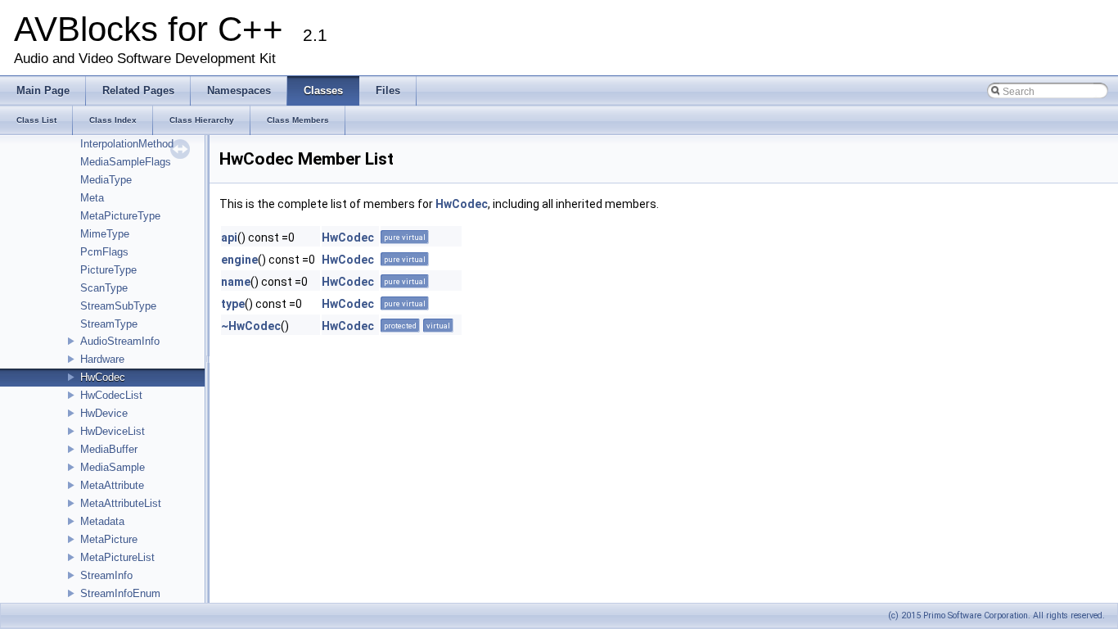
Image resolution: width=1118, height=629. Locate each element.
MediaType (106, 180)
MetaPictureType (120, 216)
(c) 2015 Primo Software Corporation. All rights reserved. (996, 615)
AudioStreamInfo (120, 341)
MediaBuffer (108, 449)
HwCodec (102, 377)
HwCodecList (111, 395)
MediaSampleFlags (125, 162)
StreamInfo (106, 575)
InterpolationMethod (127, 144)
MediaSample (112, 467)
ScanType (104, 288)
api (229, 237)
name (235, 281)
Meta (92, 198)
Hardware (102, 359)
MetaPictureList (117, 557)
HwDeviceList (112, 431)
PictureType (108, 270)
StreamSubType (118, 306)
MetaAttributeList (120, 503)
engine (239, 259)
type (233, 303)
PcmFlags (104, 252)
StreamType (108, 324)
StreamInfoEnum (120, 593)
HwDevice (104, 413)
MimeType (104, 234)
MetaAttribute (112, 485)
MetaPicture (108, 539)
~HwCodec (251, 326)
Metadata (102, 521)
